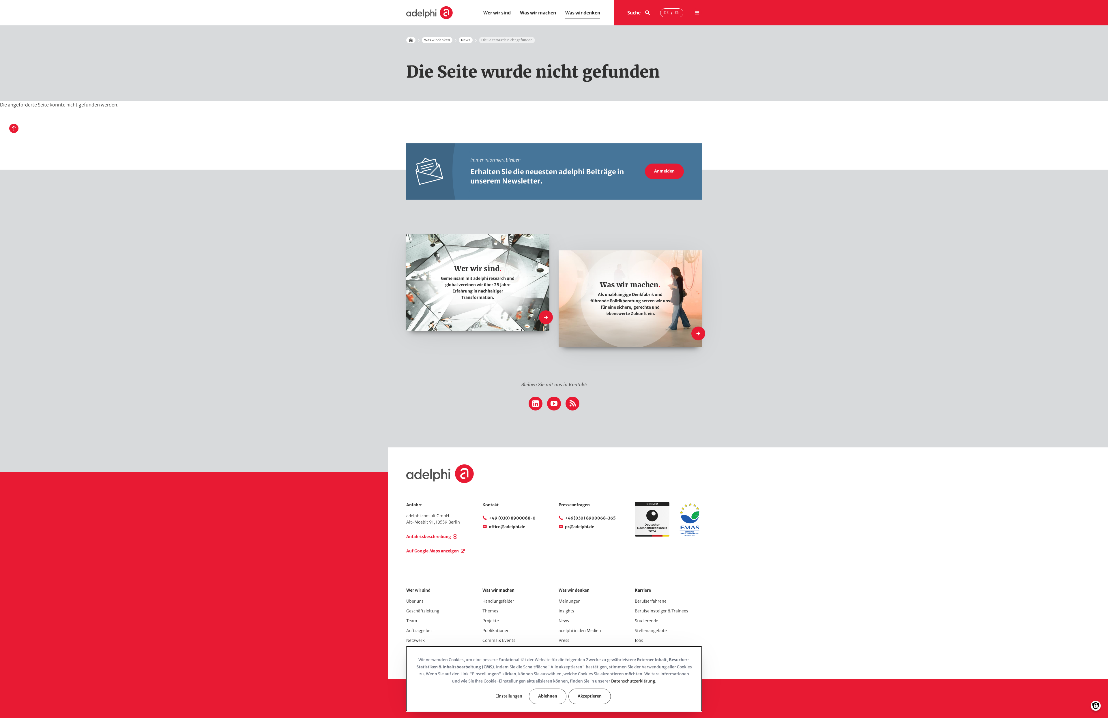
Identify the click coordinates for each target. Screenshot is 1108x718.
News (465, 40)
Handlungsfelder (498, 601)
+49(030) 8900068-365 (590, 518)
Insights (566, 611)
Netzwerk (415, 640)
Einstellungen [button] (508, 696)
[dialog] (554, 678)
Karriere (643, 590)
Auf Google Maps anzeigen (432, 551)
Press (564, 640)
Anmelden (664, 171)
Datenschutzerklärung (633, 681)
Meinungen (570, 601)
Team (411, 620)
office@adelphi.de (507, 526)
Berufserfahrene (651, 601)
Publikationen (496, 630)
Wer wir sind (497, 13)
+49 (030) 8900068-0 (512, 518)
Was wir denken (582, 13)
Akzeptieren (590, 696)
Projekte (490, 620)
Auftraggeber (419, 630)
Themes (490, 611)
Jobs (639, 640)
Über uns (415, 601)
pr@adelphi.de (579, 526)
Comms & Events (498, 640)
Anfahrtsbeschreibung (428, 536)
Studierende (646, 620)
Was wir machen (538, 13)
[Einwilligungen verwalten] (1096, 706)
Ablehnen (547, 696)
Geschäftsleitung (422, 611)
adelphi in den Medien (580, 630)
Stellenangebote (651, 630)
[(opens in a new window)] (690, 535)
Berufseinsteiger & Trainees (661, 611)
